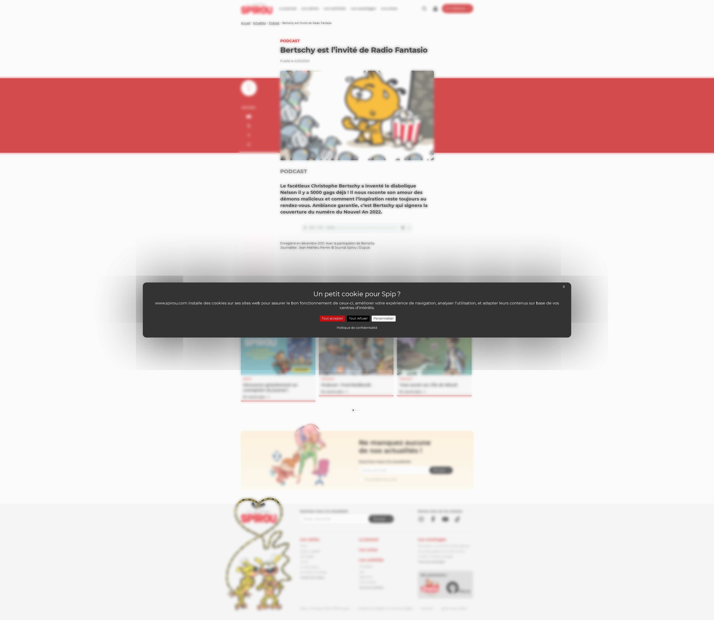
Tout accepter (332, 318)
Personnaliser (384, 318)
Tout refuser (358, 318)
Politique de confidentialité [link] (357, 328)
